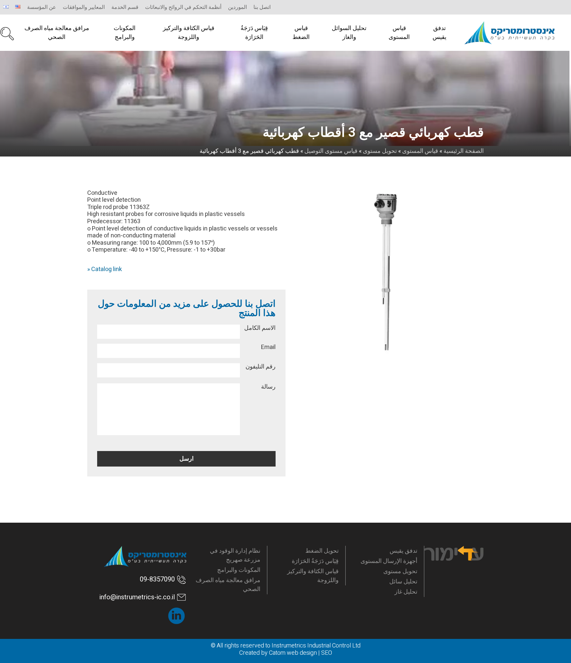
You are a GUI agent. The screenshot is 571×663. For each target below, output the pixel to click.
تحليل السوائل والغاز (349, 33)
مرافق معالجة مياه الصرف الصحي (56, 33)
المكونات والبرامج (124, 33)
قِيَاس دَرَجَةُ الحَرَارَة (254, 33)
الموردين (237, 7)
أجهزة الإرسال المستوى (389, 561)
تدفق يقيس (439, 33)
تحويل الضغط (322, 550)
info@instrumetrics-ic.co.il (137, 597)
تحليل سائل (403, 581)
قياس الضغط (301, 33)
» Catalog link (104, 269)
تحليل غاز (406, 591)
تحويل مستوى (400, 571)
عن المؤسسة (41, 7)
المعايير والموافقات (84, 7)
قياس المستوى (399, 33)
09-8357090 (157, 579)
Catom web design (293, 652)
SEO (326, 652)
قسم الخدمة (124, 7)
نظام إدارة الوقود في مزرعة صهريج (235, 555)
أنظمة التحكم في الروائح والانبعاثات (183, 7)
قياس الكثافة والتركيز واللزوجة (188, 33)
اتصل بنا (262, 7)
